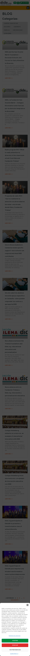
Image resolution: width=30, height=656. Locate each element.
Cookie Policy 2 (14, 653)
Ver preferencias (15, 649)
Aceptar (15, 640)
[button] (27, 605)
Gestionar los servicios (14, 635)
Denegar (15, 645)
